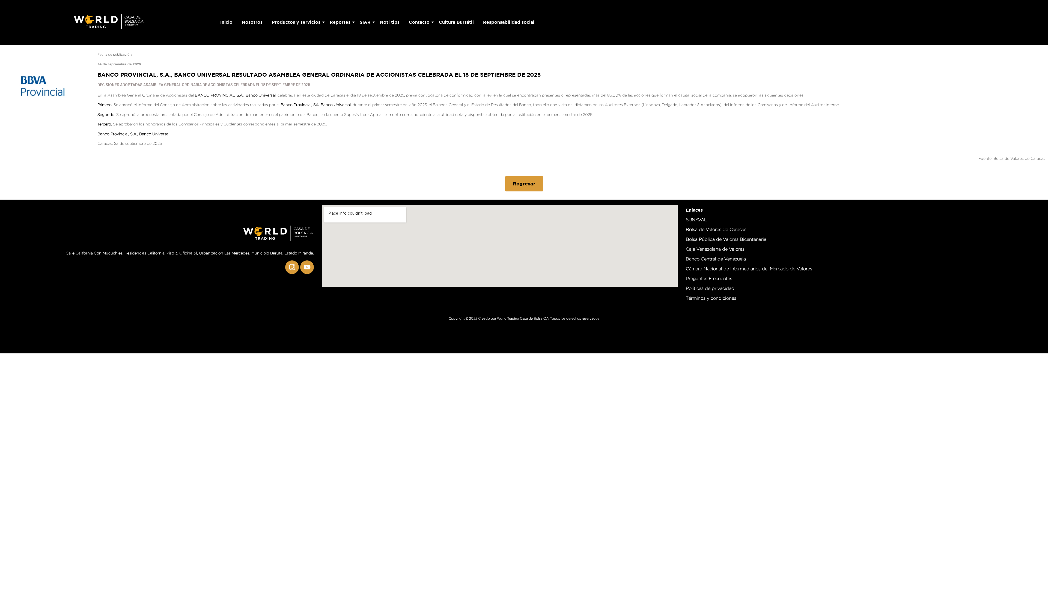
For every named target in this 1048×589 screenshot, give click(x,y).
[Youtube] (307, 267)
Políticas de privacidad (710, 288)
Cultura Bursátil (456, 22)
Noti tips (390, 22)
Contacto (419, 22)
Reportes (340, 22)
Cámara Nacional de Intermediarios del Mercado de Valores (749, 268)
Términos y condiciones (711, 298)
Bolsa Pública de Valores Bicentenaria (726, 239)
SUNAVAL (696, 219)
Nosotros (252, 22)
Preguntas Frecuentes (709, 278)
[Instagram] (292, 267)
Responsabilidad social (508, 22)
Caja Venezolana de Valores (715, 249)
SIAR (365, 22)
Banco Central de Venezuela (716, 259)
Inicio (226, 22)
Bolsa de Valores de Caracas (1019, 158)
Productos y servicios (296, 22)
